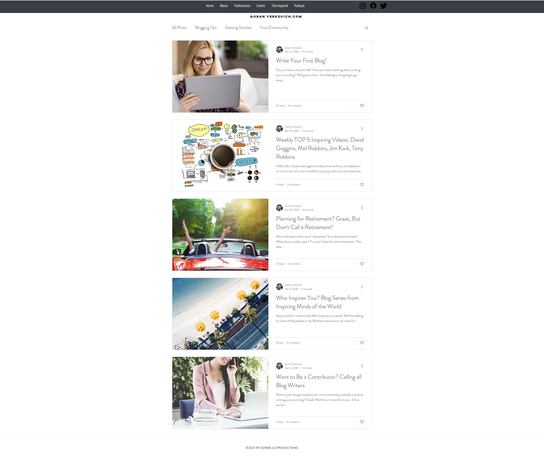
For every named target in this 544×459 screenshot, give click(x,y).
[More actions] (363, 49)
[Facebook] (373, 5)
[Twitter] (384, 5)
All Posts (179, 27)
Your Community (274, 27)
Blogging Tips (206, 27)
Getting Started (238, 27)
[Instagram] (363, 5)
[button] (366, 28)
